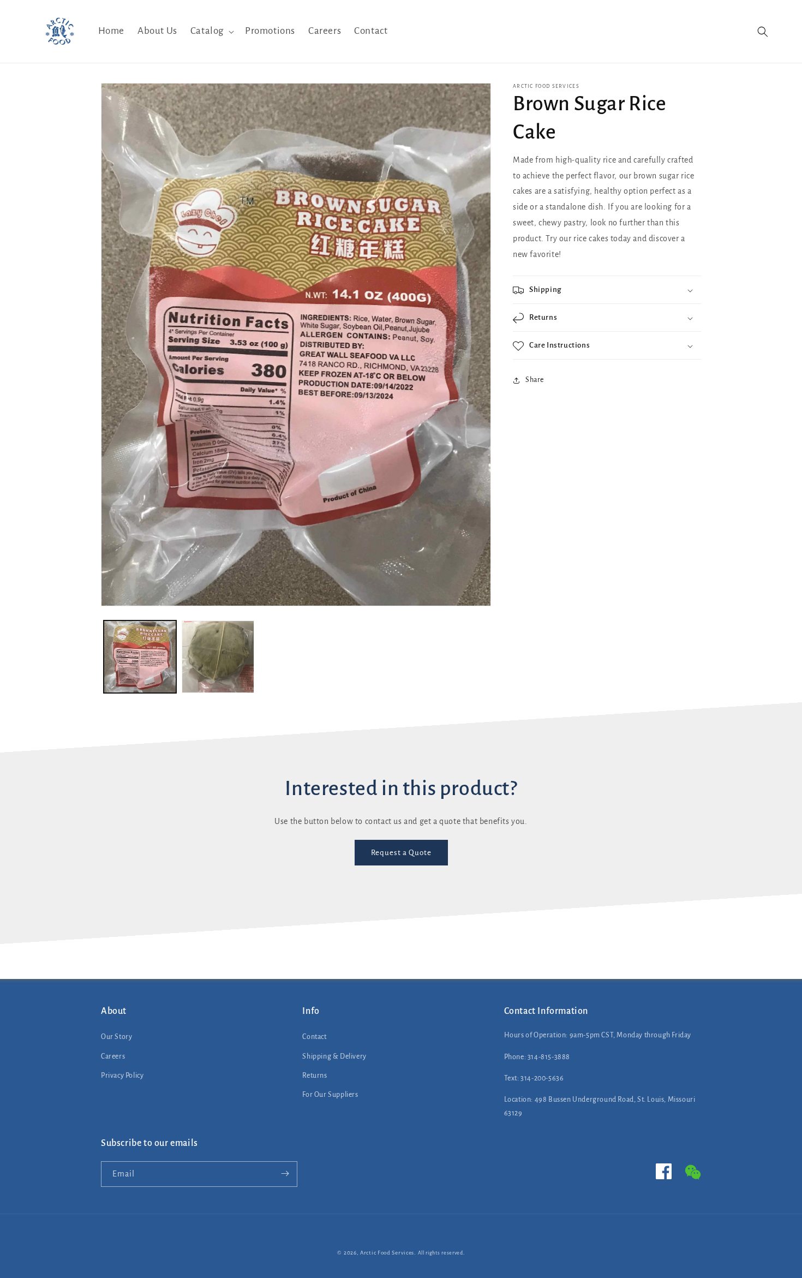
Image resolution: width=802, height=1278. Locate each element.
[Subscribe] (285, 1173)
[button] (211, 31)
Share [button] (534, 380)
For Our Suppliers (330, 1094)
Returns (314, 1075)
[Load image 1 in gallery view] (140, 656)
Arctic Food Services (387, 1253)
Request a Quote (401, 853)
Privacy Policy (122, 1075)
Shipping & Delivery (334, 1056)
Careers (113, 1056)
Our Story (116, 1037)
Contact (314, 1037)
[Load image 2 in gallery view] (218, 656)
